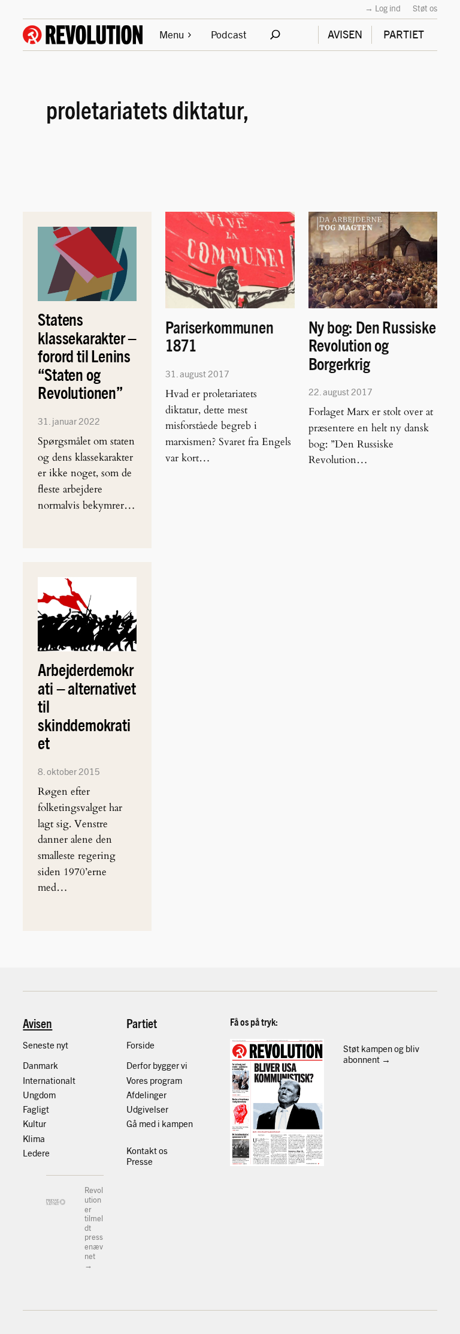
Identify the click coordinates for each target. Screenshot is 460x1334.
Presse (139, 1161)
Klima (34, 1138)
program (166, 1080)
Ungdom (39, 1094)
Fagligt (36, 1108)
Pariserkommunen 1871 (219, 336)
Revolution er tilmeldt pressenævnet (93, 1222)
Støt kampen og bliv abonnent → (381, 1053)
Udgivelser (147, 1108)
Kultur (34, 1123)
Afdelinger (146, 1094)
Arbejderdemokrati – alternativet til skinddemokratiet (87, 706)
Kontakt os (147, 1150)
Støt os (425, 7)
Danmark (40, 1065)
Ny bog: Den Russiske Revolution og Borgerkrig (372, 345)
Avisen (37, 1022)
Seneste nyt (45, 1044)
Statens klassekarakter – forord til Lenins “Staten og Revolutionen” (87, 356)
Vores (138, 1080)
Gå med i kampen (159, 1123)
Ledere (36, 1152)
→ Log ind (383, 7)
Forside (140, 1044)
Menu (171, 34)
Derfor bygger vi (156, 1065)
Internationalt (49, 1080)
